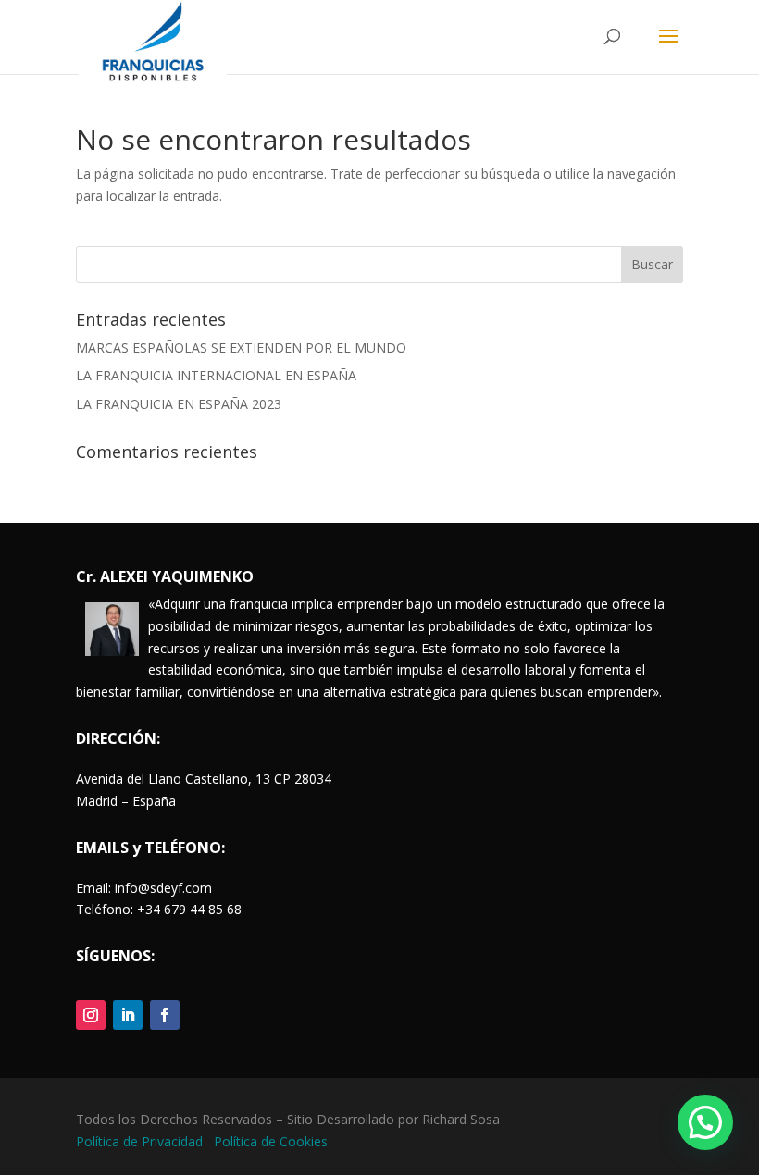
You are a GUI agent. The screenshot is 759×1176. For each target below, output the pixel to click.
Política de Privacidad (141, 1141)
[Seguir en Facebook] (165, 1015)
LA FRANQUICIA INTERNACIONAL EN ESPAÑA (216, 375)
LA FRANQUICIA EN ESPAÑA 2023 (178, 404)
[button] (705, 1122)
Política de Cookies (271, 1141)
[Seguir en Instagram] (91, 1015)
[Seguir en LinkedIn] (128, 1015)
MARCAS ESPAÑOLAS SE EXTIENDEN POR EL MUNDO (241, 347)
